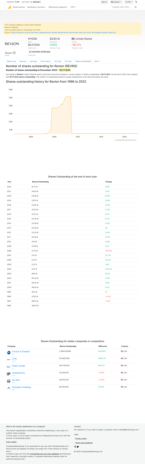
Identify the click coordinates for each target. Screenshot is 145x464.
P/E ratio (57, 61)
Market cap (11, 61)
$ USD (128, 2)
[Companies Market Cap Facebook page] (75, 447)
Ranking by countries (36, 7)
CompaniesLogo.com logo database (44, 454)
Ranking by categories (58, 7)
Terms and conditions (84, 443)
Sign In (104, 2)
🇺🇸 (115, 2)
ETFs (73, 7)
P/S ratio (68, 61)
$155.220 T (37, 2)
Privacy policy (81, 438)
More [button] (97, 61)
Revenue (23, 61)
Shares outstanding (83, 61)
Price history (46, 61)
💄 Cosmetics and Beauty (39, 52)
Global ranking (19, 7)
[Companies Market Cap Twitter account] (78, 447)
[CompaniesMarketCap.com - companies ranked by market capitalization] (9, 7)
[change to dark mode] (136, 2)
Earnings (33, 61)
